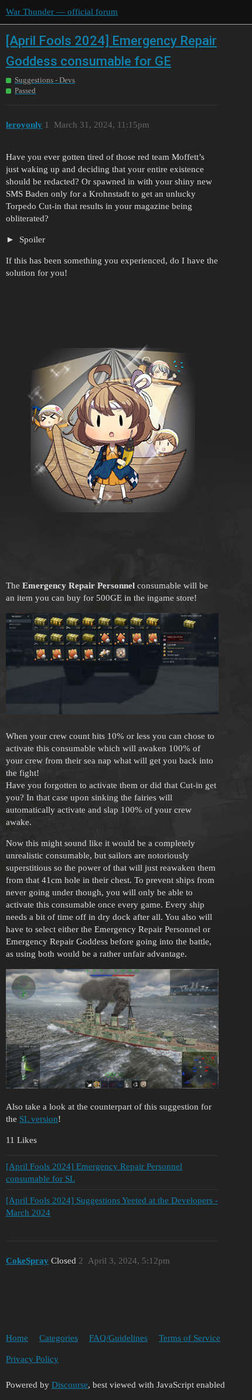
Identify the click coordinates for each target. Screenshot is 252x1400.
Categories (58, 1338)
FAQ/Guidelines (118, 1338)
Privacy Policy (32, 1359)
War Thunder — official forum (62, 11)
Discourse (70, 1384)
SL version (38, 1119)
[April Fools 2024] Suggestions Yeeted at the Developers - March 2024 (112, 1206)
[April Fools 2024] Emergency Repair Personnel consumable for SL (94, 1172)
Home (17, 1338)
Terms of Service (189, 1338)
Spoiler (31, 239)
